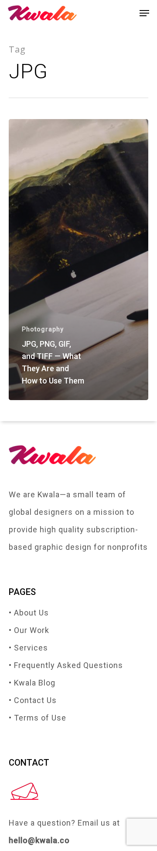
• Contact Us (33, 700)
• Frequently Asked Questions (66, 665)
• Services (28, 647)
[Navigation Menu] (144, 13)
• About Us (29, 612)
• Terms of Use (37, 717)
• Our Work (29, 630)
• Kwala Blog (32, 682)
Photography (43, 329)
